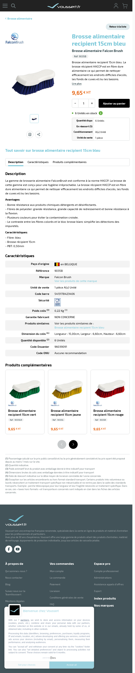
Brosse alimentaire (19, 18)
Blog (7, 584)
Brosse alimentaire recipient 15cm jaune (66, 412)
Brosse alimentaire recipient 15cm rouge (108, 412)
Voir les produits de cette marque (75, 280)
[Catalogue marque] (29, 134)
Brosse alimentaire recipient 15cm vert (22, 412)
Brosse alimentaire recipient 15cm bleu (79, 327)
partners (25, 620)
